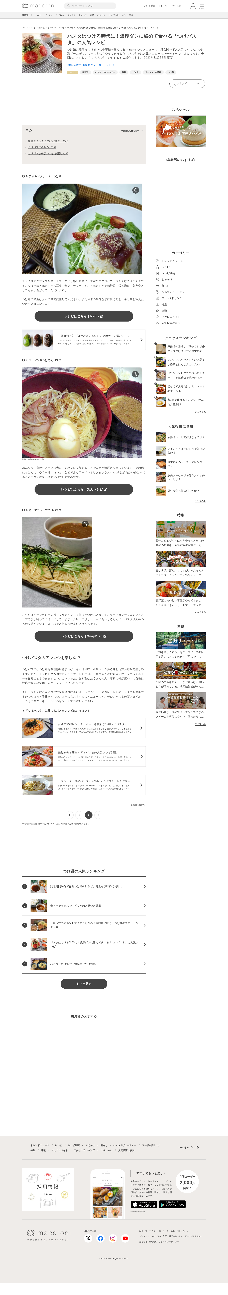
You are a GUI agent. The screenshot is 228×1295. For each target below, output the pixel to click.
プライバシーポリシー (169, 1242)
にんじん (101, 15)
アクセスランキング (84, 1150)
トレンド (163, 5)
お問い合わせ (182, 1231)
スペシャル (106, 1150)
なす (39, 15)
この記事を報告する (138, 805)
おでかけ (90, 1145)
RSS (165, 1236)
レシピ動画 (149, 5)
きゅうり (71, 15)
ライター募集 (169, 1231)
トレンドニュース (40, 1145)
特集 (33, 1150)
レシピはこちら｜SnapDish (82, 636)
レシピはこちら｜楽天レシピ (82, 489)
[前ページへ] (70, 815)
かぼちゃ (60, 15)
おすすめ (176, 5)
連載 (43, 1150)
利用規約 (153, 1242)
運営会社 (143, 1242)
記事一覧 (143, 1231)
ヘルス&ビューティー (124, 1145)
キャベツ (83, 15)
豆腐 (92, 15)
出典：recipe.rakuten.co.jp (33, 459)
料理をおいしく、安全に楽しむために (186, 1236)
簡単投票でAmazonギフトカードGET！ (91, 64)
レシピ (58, 1145)
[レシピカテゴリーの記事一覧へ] (72, 72)
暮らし (104, 1145)
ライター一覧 (155, 1231)
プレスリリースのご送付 (150, 1236)
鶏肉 (131, 15)
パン (124, 15)
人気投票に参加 (126, 1150)
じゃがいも (114, 15)
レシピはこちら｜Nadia (82, 316)
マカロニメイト (60, 1150)
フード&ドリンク (151, 1145)
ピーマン (49, 15)
